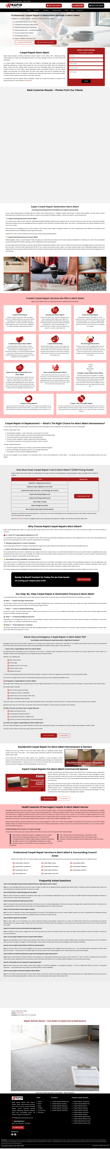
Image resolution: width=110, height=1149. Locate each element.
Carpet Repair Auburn (50, 863)
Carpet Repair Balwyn (78, 863)
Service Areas (56, 10)
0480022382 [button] (18, 1127)
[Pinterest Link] (15, 1134)
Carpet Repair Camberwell (22, 866)
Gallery (40, 1108)
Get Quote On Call (83, 496)
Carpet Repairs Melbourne (60, 1101)
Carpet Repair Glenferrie (51, 870)
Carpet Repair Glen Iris (21, 870)
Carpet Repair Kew (20, 873)
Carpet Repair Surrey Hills (51, 873)
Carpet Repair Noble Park (81, 1104)
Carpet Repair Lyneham (81, 1112)
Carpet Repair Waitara (80, 1108)
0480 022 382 (18, 518)
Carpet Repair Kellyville (80, 1110)
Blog (72, 10)
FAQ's (39, 1104)
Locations (36, 10)
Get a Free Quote (97, 5)
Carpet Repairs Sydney (59, 1104)
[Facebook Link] (12, 1134)
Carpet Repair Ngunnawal (81, 1117)
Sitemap (40, 1112)
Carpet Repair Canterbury (51, 866)
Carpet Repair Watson (80, 1114)
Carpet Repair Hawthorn (79, 870)
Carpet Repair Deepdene (79, 866)
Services (45, 10)
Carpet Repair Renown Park (82, 1119)
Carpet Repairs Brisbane (59, 1106)
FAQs (66, 10)
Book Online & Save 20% (46, 42)
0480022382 (78, 5)
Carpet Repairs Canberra (60, 1108)
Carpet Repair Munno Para (81, 1121)
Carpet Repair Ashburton (22, 863)
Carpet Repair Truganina (81, 1101)
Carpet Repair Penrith (80, 1106)
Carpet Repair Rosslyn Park (81, 1123)
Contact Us (79, 10)
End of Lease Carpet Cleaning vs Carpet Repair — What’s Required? (55, 1092)
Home (29, 10)
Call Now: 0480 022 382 (25, 42)
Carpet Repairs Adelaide (60, 1110)
